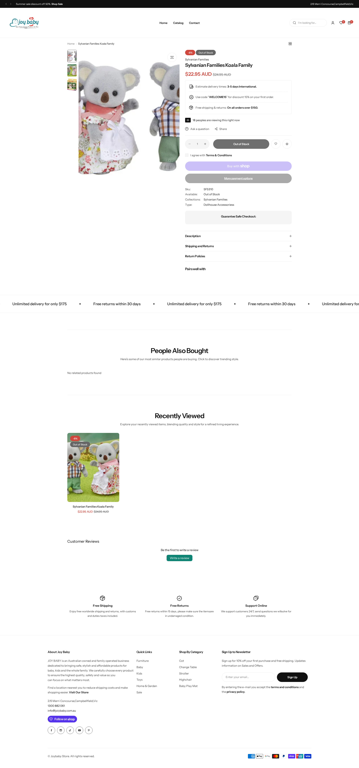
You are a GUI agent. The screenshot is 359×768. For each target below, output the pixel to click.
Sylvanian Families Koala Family (93, 506)
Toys (139, 679)
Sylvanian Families (197, 59)
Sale (139, 692)
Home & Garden (146, 686)
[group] (129, 117)
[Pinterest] (89, 730)
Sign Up (292, 677)
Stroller (184, 673)
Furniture (142, 661)
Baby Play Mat (188, 686)
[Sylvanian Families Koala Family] (93, 467)
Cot (181, 661)
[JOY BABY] (24, 23)
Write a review (179, 558)
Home (71, 43)
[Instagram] (61, 730)
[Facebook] (51, 730)
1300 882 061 (56, 706)
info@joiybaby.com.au (62, 710)
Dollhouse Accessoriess (219, 204)
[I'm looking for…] (294, 23)
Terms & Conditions (219, 155)
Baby (139, 667)
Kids (139, 673)
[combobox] (308, 23)
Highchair (185, 679)
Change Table (188, 667)
